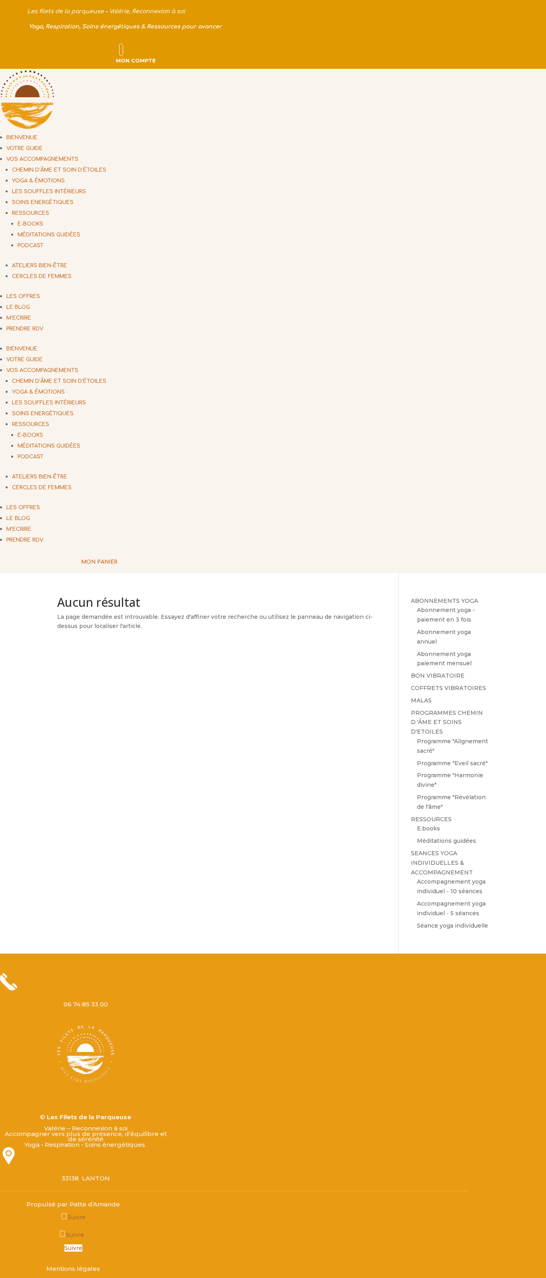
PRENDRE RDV (24, 329)
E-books (30, 224)
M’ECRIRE (18, 318)
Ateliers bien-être (39, 265)
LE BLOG (18, 307)
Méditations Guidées (49, 235)
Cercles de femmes (42, 276)
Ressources (30, 213)
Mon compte (136, 60)
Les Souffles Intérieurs (49, 191)
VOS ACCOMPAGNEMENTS (42, 159)
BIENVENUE (22, 137)
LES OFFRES (23, 296)
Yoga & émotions (38, 181)
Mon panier (99, 562)
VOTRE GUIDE (24, 148)
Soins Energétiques (43, 202)
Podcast (31, 245)
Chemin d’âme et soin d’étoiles (59, 170)
